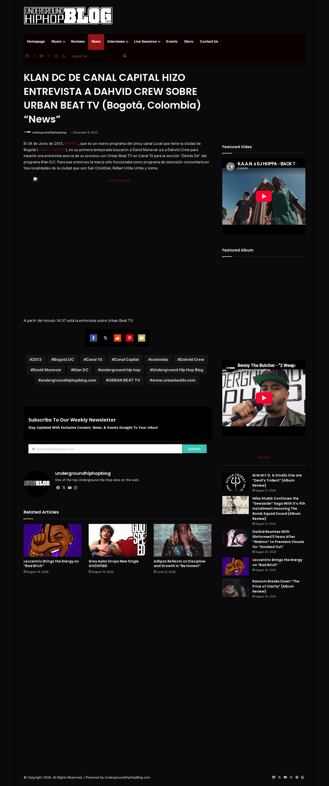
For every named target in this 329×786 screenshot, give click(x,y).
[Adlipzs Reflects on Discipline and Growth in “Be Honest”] (182, 540)
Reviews (78, 41)
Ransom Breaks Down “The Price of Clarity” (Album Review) (275, 586)
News (96, 41)
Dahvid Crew (192, 359)
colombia (159, 359)
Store (188, 41)
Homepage (36, 41)
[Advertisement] (212, 15)
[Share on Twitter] (105, 338)
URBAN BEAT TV (124, 380)
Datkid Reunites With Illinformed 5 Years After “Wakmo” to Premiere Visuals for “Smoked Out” (278, 539)
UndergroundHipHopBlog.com (127, 777)
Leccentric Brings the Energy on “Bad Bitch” (51, 563)
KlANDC (71, 143)
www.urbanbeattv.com (174, 380)
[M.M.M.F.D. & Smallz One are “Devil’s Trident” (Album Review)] (235, 482)
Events (172, 41)
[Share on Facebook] (93, 338)
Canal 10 (94, 359)
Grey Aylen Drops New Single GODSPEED (114, 563)
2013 (37, 359)
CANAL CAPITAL (52, 149)
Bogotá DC (64, 359)
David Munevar (47, 369)
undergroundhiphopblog (49, 132)
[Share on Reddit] (117, 338)
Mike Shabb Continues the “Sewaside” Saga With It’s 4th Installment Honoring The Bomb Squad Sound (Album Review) (278, 508)
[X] (64, 488)
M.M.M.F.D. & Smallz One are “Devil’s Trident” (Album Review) (277, 480)
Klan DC (80, 369)
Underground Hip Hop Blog (177, 369)
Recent (264, 457)
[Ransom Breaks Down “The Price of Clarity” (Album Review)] (235, 588)
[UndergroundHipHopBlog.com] (68, 16)
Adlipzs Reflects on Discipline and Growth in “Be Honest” (179, 563)
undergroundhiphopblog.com (68, 380)
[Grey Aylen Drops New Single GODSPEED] (117, 540)
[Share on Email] (141, 338)
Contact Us (209, 41)
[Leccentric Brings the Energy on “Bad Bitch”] (52, 540)
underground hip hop (120, 369)
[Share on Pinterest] (129, 338)
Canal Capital (126, 359)
